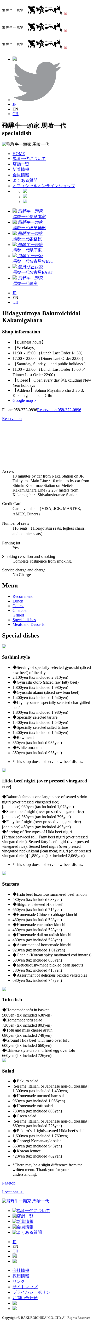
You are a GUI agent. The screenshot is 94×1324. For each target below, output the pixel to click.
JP (14, 104)
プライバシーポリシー (33, 1292)
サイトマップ (25, 1287)
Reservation (12, 418)
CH (16, 113)
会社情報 (21, 1270)
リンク (19, 1281)
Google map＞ (25, 400)
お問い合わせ (25, 1297)
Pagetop (8, 1183)
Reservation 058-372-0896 (59, 410)
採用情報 (21, 1276)
